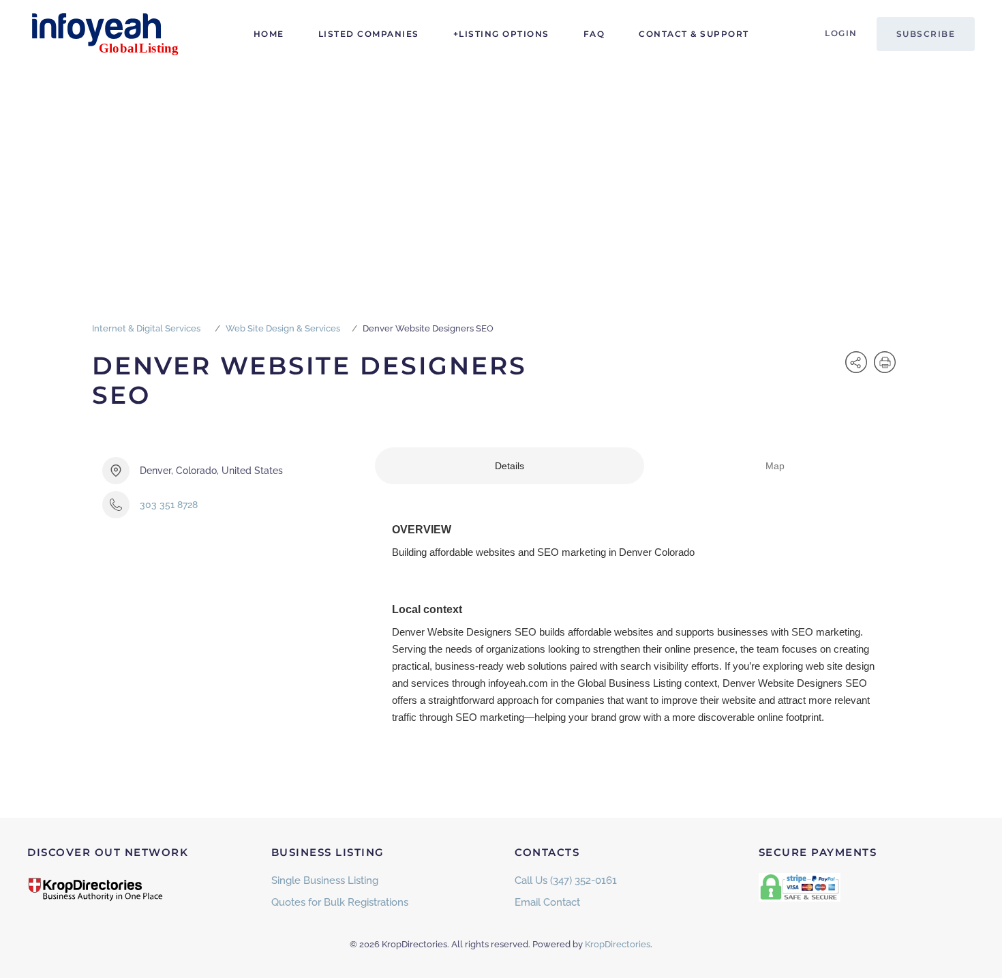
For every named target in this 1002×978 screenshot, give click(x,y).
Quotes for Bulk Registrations (339, 902)
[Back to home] (112, 34)
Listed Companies (368, 34)
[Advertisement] (501, 170)
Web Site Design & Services (283, 328)
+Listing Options (501, 34)
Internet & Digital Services (146, 328)
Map (775, 465)
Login (841, 33)
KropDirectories (617, 944)
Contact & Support (694, 34)
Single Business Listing (324, 880)
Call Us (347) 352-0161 (566, 880)
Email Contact (547, 902)
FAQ (594, 34)
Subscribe (926, 34)
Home (269, 34)
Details (509, 465)
